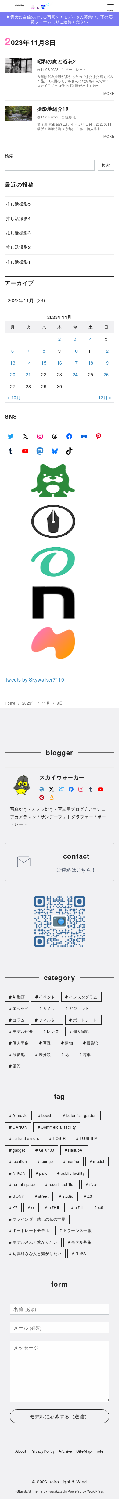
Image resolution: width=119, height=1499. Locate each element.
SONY (18, 1196)
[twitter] (61, 788)
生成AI (81, 1253)
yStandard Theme (29, 1491)
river (93, 1184)
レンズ (53, 1031)
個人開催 (21, 1043)
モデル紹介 (23, 1031)
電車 (87, 1054)
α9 (100, 1207)
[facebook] (71, 788)
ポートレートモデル (31, 1230)
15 (43, 362)
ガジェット (79, 1008)
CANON (20, 1127)
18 (90, 362)
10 (75, 350)
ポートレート (85, 1020)
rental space (24, 1184)
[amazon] (51, 797)
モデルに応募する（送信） (60, 1416)
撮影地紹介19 (53, 108)
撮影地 (19, 1054)
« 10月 (14, 397)
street (43, 1196)
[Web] (42, 788)
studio (68, 1196)
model (98, 1161)
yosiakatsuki (57, 1491)
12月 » (105, 397)
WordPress (95, 1491)
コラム (19, 1020)
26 (106, 374)
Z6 (89, 1196)
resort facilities (62, 1184)
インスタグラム (83, 997)
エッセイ (21, 1008)
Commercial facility (58, 1127)
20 (12, 374)
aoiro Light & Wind (68, 1481)
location (20, 1161)
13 (12, 362)
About (20, 1451)
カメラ (49, 1008)
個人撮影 (81, 1031)
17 (75, 362)
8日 (60, 702)
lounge (47, 1161)
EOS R (59, 1138)
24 (75, 374)
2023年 (29, 702)
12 (106, 350)
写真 (47, 1043)
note (100, 1451)
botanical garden (81, 1115)
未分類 (45, 1054)
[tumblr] (91, 788)
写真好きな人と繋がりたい (37, 1253)
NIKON (19, 1173)
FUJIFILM (89, 1138)
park (43, 1173)
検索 (9, 155)
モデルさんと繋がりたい (35, 1242)
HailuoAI (76, 1150)
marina (73, 1161)
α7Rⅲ (54, 1207)
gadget (19, 1150)
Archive (65, 1451)
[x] (51, 788)
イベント (47, 997)
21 (28, 374)
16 (59, 362)
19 (106, 362)
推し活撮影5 (18, 203)
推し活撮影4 (18, 218)
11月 (46, 702)
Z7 (15, 1207)
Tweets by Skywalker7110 (34, 679)
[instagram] (81, 788)
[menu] (110, 7)
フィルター (49, 1020)
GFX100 (46, 1150)
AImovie (20, 1115)
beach (46, 1115)
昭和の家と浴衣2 (56, 61)
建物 (69, 1043)
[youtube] (100, 788)
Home (10, 702)
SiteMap (84, 1451)
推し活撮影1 (18, 261)
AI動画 (19, 997)
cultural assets (26, 1138)
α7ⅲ (79, 1207)
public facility (73, 1173)
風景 (17, 1066)
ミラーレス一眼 (77, 1230)
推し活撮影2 (18, 247)
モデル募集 (81, 1242)
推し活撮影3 (18, 232)
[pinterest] (42, 797)
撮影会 (93, 1043)
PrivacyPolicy (42, 1451)
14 (28, 362)
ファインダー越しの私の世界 (39, 1219)
